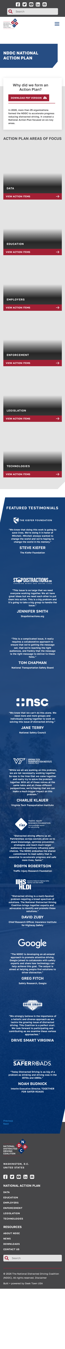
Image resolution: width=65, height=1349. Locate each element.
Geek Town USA (34, 1283)
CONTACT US (11, 1249)
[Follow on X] (24, 4)
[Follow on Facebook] (18, 4)
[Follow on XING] (44, 4)
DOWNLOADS (11, 1244)
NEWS (7, 1238)
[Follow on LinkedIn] (38, 4)
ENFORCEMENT (12, 1208)
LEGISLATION (11, 1213)
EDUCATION (10, 1197)
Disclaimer (41, 1277)
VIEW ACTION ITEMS (18, 196)
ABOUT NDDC (11, 1233)
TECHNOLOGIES (13, 1218)
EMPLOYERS (11, 1203)
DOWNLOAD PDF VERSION (26, 97)
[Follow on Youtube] (31, 4)
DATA (6, 1192)
